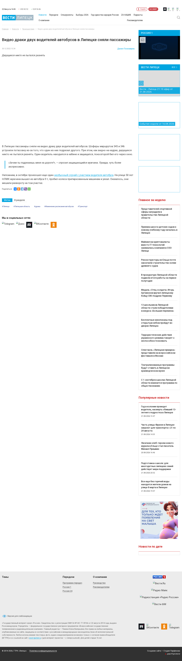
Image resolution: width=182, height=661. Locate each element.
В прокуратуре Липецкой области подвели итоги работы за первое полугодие (159, 278)
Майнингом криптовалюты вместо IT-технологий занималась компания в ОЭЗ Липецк (156, 246)
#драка (37, 206)
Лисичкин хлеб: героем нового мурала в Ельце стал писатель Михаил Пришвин (157, 446)
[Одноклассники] (18, 188)
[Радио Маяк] (159, 590)
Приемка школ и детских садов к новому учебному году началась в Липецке (159, 230)
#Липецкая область (21, 206)
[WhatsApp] (29, 188)
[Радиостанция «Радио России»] (159, 597)
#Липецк (5, 206)
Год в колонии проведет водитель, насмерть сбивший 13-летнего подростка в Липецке (158, 409)
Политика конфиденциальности (43, 651)
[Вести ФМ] (159, 604)
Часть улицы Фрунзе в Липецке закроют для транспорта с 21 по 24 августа (158, 427)
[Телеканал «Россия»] (159, 576)
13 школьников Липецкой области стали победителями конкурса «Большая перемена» (157, 308)
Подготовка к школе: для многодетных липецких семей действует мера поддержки (157, 466)
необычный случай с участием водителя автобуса (83, 175)
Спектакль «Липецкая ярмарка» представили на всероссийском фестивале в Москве (158, 353)
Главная (5, 29)
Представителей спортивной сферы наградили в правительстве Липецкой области (156, 213)
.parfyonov (173, 654)
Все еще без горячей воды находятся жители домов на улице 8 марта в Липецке (156, 484)
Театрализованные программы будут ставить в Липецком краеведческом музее (157, 368)
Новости (15, 29)
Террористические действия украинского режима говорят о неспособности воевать (157, 338)
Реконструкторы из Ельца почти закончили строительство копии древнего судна (158, 263)
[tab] (7, 200)
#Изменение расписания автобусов (59, 206)
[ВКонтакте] (15, 188)
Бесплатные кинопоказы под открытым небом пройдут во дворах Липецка (156, 323)
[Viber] (25, 188)
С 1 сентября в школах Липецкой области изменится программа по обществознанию (159, 383)
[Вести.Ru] (159, 583)
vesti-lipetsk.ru (35, 638)
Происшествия (28, 29)
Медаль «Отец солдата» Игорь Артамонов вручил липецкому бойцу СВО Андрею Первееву (157, 293)
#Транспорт (83, 206)
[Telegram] (22, 188)
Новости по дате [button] (150, 546)
